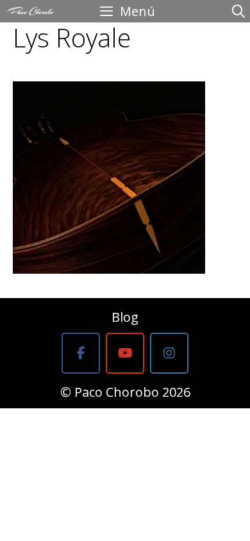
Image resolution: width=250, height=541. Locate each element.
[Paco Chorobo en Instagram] (169, 353)
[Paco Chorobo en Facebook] (81, 353)
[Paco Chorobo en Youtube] (125, 353)
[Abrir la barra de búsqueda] (238, 11)
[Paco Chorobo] (30, 11)
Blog (125, 317)
